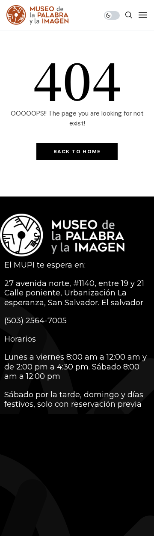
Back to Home (77, 151)
